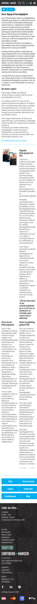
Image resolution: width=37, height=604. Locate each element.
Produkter (4, 512)
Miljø (10, 481)
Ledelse (10, 488)
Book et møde (6, 534)
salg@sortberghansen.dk (13, 560)
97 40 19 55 (6, 558)
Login (28, 3)
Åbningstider (5, 532)
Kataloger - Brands (7, 517)
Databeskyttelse (7, 542)
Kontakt (4, 529)
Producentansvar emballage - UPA (13, 520)
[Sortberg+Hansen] (15, 553)
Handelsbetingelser (8, 540)
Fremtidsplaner (10, 496)
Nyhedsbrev (5, 537)
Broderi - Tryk (6, 514)
